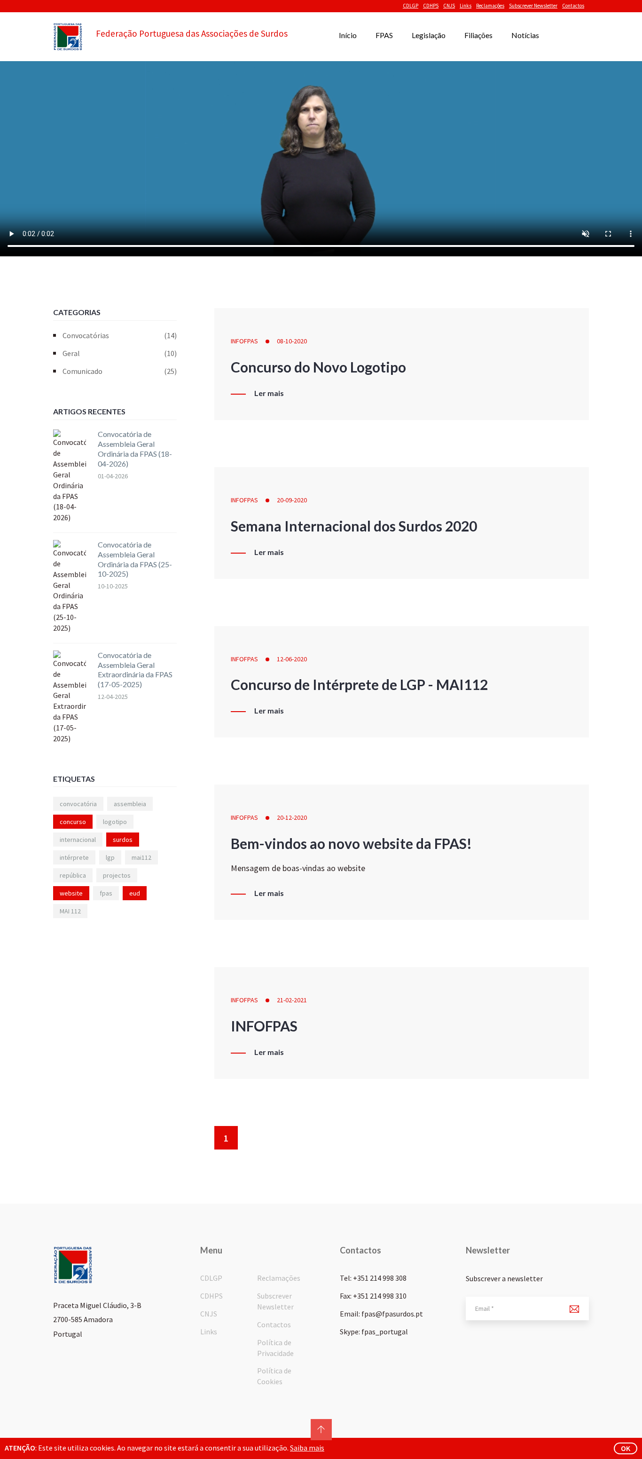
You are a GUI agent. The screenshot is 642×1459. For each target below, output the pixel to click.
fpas (106, 893)
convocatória (78, 804)
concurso (73, 821)
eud (134, 893)
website (71, 893)
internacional (78, 839)
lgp (110, 857)
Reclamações (490, 5)
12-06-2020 (292, 659)
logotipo (115, 821)
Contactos (573, 5)
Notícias (525, 35)
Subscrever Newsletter (533, 5)
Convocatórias (120, 335)
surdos (123, 839)
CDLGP (410, 5)
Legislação (429, 35)
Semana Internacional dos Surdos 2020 (354, 525)
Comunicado (120, 371)
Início (348, 35)
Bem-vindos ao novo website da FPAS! (351, 843)
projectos (117, 875)
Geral (120, 353)
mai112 (141, 857)
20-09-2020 (292, 500)
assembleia (130, 804)
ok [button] (625, 1448)
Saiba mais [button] (307, 1447)
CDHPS (430, 5)
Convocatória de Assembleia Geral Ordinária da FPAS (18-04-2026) (135, 448)
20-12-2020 (292, 817)
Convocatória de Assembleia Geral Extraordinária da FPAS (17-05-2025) (135, 669)
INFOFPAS (244, 341)
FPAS (384, 35)
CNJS (449, 5)
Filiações (478, 35)
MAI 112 (70, 911)
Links (465, 5)
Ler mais (269, 393)
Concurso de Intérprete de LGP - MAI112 (359, 684)
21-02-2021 (292, 1000)
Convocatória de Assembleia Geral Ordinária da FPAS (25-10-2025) (135, 559)
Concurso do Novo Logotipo (318, 366)
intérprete (74, 857)
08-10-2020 (292, 341)
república (73, 875)
